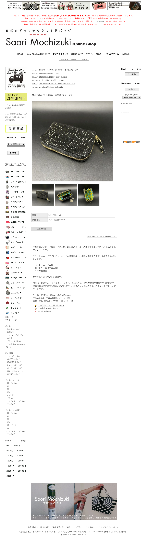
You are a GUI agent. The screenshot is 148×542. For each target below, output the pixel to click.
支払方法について (80, 527)
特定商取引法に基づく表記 (38, 527)
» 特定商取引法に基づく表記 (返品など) (102, 237)
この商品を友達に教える (48, 308)
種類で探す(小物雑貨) (46, 73)
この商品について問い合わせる (51, 305)
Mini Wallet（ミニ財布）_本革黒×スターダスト (63, 70)
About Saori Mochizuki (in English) (51, 87)
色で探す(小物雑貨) (45, 80)
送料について (95, 527)
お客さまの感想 (126, 103)
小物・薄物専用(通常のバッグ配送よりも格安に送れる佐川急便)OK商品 (16, 117)
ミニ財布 (42, 70)
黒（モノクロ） (59, 80)
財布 (57, 73)
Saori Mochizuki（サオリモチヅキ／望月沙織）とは (57, 83)
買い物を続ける (44, 311)
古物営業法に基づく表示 (61, 527)
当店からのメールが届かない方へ (131, 120)
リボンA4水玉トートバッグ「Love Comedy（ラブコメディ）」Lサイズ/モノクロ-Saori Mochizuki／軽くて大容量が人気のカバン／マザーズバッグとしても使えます (132, 130)
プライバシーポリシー (111, 527)
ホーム (34, 70)
